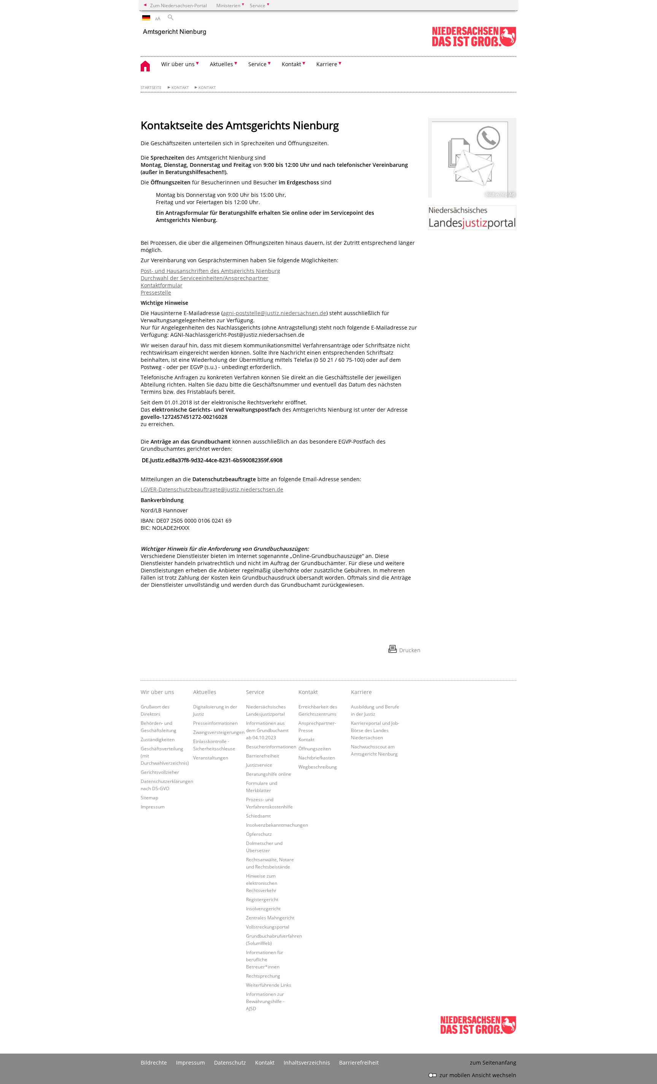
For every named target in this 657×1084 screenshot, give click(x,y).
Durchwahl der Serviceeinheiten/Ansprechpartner (204, 278)
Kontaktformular (161, 285)
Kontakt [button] (291, 64)
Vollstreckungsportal (267, 927)
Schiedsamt (258, 816)
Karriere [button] (326, 64)
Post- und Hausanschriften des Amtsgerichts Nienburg (210, 270)
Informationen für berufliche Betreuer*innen (264, 959)
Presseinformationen (215, 723)
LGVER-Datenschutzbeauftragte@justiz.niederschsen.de (212, 489)
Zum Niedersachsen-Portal (178, 5)
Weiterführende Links (268, 985)
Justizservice (259, 765)
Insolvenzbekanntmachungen (277, 825)
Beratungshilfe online (268, 774)
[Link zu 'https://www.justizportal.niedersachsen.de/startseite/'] (472, 217)
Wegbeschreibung (317, 767)
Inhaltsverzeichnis (307, 1062)
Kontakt (180, 87)
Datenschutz (230, 1062)
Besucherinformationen (271, 746)
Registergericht (262, 899)
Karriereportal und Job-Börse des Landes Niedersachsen (375, 730)
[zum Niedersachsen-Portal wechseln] (474, 45)
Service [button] (257, 64)
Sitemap (149, 797)
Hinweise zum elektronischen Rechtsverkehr (261, 883)
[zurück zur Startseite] (175, 32)
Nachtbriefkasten (316, 757)
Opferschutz (259, 834)
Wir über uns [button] (178, 64)
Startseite (151, 87)
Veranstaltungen (210, 757)
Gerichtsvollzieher (160, 772)
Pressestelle (156, 292)
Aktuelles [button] (221, 64)
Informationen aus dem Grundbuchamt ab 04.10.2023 (267, 730)
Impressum (153, 806)
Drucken (410, 650)
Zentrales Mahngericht (270, 917)
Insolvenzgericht (263, 908)
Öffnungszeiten (314, 748)
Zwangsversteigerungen (218, 732)
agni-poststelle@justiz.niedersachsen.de (274, 313)
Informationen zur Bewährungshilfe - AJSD (265, 1001)
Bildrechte (154, 1062)
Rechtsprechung (263, 976)
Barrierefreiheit (262, 756)
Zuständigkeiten (158, 739)
